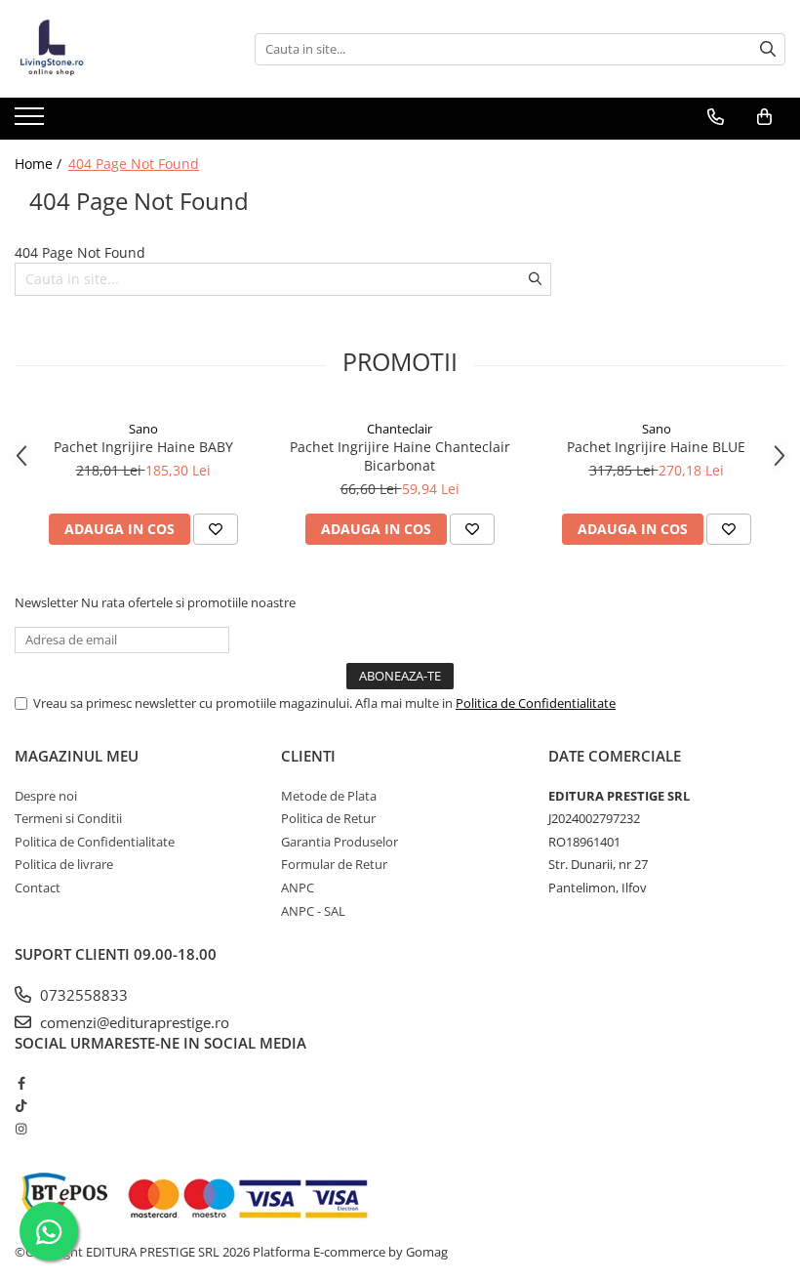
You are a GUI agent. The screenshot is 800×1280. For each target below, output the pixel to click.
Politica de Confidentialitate (536, 703)
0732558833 (82, 995)
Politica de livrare (64, 864)
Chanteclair (399, 428)
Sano (143, 428)
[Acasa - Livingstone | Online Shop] (112, 49)
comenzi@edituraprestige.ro (132, 1022)
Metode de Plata (329, 796)
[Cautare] (767, 49)
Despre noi (46, 796)
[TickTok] (21, 1105)
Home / (40, 163)
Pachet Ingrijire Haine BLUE (656, 446)
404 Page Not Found (133, 163)
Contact (37, 887)
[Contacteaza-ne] (716, 117)
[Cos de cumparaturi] (764, 117)
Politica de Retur (328, 818)
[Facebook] (21, 1083)
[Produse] (32, 122)
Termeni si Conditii (68, 818)
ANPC (297, 887)
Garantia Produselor (339, 841)
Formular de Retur (334, 864)
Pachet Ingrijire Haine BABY (143, 446)
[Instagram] (21, 1128)
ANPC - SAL (313, 911)
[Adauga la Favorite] (215, 529)
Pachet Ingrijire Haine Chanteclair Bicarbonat (400, 456)
